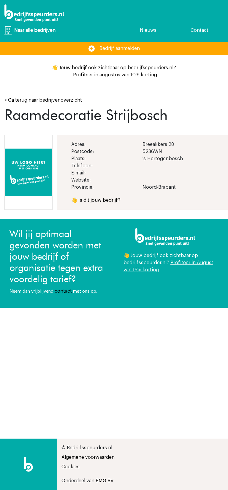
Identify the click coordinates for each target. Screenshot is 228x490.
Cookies (70, 466)
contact (63, 291)
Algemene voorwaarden (88, 457)
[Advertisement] (171, 358)
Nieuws (148, 30)
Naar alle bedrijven (35, 30)
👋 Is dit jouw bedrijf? (96, 200)
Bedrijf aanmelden (119, 48)
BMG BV (104, 480)
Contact (199, 30)
